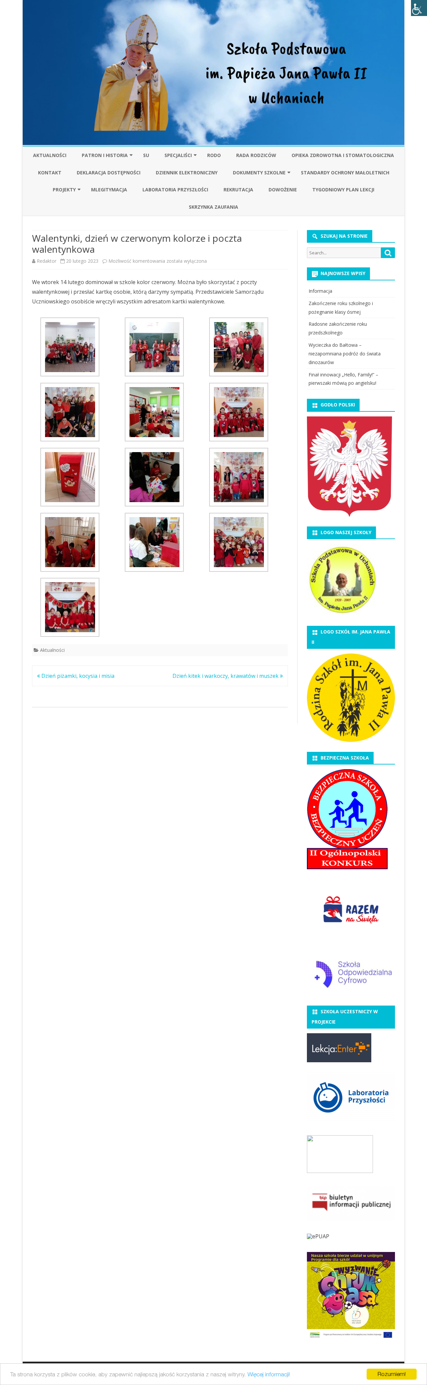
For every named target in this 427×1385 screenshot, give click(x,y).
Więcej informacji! (269, 1374)
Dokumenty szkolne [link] (259, 172)
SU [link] (146, 155)
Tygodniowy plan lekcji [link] (343, 189)
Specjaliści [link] (178, 155)
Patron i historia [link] (105, 155)
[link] (419, 8)
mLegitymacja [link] (109, 189)
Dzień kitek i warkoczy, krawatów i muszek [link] (226, 675)
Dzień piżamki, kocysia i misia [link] (77, 675)
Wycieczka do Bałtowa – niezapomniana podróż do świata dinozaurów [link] (345, 353)
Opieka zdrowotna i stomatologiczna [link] (343, 155)
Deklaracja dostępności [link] (108, 172)
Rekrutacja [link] (238, 189)
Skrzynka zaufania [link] (213, 207)
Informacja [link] (320, 291)
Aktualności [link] (49, 155)
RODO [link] (214, 155)
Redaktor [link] (46, 261)
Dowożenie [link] (283, 189)
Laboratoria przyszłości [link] (175, 189)
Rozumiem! (392, 1374)
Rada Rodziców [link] (256, 155)
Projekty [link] (64, 189)
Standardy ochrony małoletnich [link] (345, 172)
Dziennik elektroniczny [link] (187, 172)
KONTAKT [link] (49, 172)
